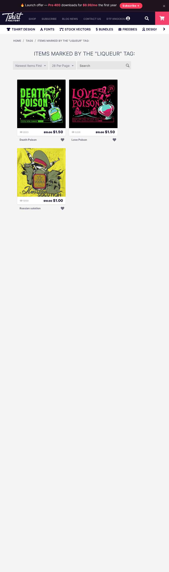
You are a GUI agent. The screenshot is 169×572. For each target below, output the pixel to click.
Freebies (130, 29)
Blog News (70, 19)
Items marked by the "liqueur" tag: (63, 40)
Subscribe (49, 19)
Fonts (49, 29)
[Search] (128, 65)
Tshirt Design (23, 29)
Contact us (92, 19)
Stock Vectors (78, 29)
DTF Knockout (117, 19)
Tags (29, 40)
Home (17, 40)
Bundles (106, 29)
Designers (155, 29)
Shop (32, 19)
